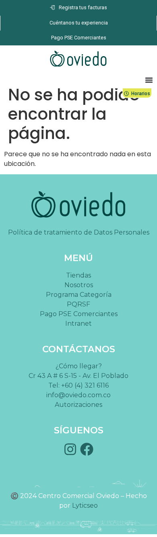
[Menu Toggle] (149, 80)
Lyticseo (85, 505)
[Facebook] (86, 449)
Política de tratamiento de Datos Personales (78, 232)
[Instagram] (70, 449)
